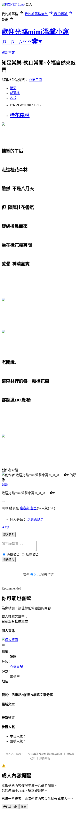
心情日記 (35, 80)
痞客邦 (25, 508)
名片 (13, 98)
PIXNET (19, 753)
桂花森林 (20, 115)
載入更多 (8, 534)
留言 (33, 508)
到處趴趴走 (35, 519)
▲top (5, 527)
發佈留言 (8, 559)
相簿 (13, 88)
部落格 (15, 93)
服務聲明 (44, 758)
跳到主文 (8, 52)
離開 (23, 806)
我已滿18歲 (10, 806)
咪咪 (5, 485)
